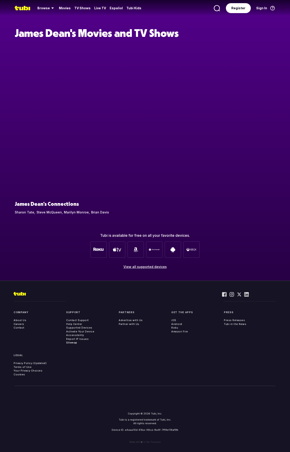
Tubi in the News (235, 324)
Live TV (100, 8)
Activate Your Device (80, 331)
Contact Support (77, 320)
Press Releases (234, 320)
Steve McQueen (49, 212)
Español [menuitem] (116, 8)
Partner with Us (129, 324)
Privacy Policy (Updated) (30, 363)
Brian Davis (100, 212)
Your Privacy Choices (28, 370)
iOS (173, 320)
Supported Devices (79, 327)
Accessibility (75, 335)
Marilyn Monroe (76, 212)
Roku (174, 327)
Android (176, 324)
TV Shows (82, 8)
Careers (19, 324)
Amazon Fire (179, 331)
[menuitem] (46, 8)
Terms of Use (22, 367)
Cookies (19, 374)
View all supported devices (145, 267)
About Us (20, 320)
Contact (19, 327)
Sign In (261, 8)
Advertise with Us (131, 320)
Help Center (74, 324)
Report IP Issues (77, 339)
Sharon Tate (24, 212)
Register (238, 8)
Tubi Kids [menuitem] (133, 8)
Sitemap (71, 342)
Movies (65, 8)
